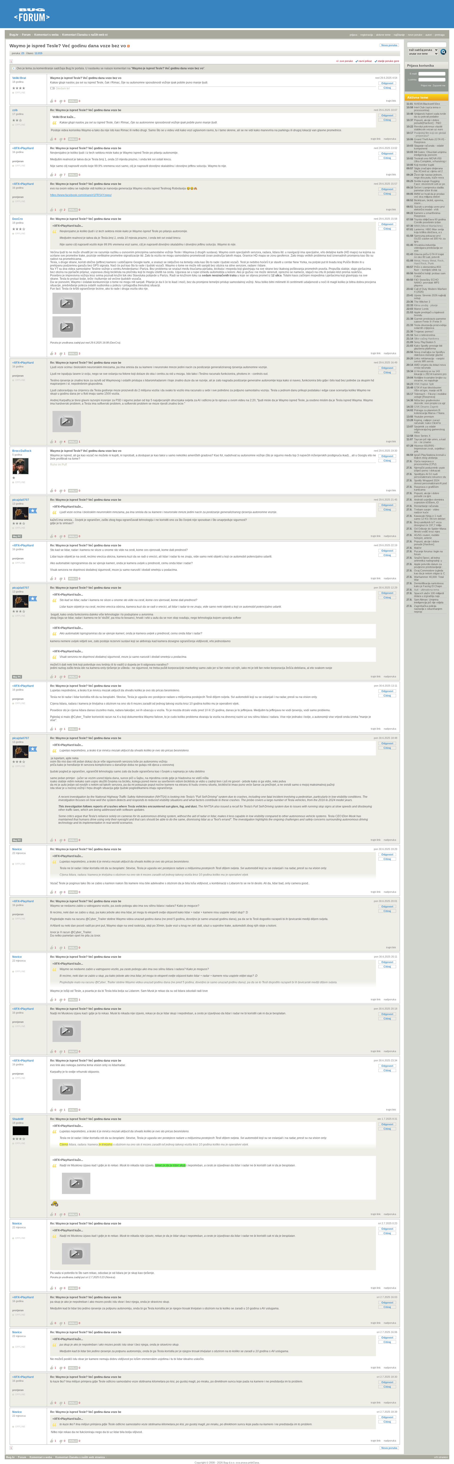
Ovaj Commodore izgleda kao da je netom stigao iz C (429, 572)
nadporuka (390, 138)
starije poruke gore (388, 61)
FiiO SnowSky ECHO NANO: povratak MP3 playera (426, 282)
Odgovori (387, 83)
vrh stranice (441, 1457)
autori (428, 34)
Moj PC (17, 536)
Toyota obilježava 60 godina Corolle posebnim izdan (430, 221)
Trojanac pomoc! (423, 331)
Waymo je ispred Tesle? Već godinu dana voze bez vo (167, 68)
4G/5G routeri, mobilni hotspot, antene (426, 536)
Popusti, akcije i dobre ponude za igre (426, 494)
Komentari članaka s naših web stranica (89, 34)
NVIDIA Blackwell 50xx (427, 103)
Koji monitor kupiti (424, 164)
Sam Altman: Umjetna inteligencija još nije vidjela (428, 601)
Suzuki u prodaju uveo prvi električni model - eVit (429, 208)
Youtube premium (424, 416)
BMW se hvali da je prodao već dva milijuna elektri (429, 195)
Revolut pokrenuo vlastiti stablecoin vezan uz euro (428, 128)
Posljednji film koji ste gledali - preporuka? (430, 134)
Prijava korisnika (420, 65)
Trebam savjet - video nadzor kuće (426, 511)
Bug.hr (13, 34)
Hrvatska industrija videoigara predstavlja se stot (428, 248)
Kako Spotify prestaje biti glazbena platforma (428, 347)
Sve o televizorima (424, 335)
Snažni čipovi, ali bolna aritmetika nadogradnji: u (428, 559)
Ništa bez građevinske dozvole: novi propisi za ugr (429, 402)
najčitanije (399, 34)
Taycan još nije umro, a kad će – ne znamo (429, 441)
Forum (26, 34)
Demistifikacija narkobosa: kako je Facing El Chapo (429, 585)
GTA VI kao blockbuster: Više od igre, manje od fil (428, 389)
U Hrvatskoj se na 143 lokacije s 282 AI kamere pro (430, 372)
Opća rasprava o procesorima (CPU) (425, 463)
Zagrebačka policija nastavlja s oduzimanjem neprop (428, 609)
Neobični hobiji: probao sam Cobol (429, 275)
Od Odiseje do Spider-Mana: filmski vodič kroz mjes (430, 530)
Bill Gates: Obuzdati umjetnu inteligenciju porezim (430, 153)
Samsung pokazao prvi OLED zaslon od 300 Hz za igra (429, 238)
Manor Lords (421, 308)
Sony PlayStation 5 (425, 342)
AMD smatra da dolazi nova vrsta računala (430, 366)
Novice (17, 849)
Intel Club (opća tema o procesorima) (427, 109)
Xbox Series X (422, 435)
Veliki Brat (19, 78)
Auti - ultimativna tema (426, 589)
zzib (15, 110)
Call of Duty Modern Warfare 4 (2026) (430, 290)
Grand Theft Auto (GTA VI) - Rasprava (430, 141)
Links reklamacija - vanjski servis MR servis (429, 360)
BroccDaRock (22, 451)
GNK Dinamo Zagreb (426, 406)
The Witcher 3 (422, 301)
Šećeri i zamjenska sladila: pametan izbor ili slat (429, 189)
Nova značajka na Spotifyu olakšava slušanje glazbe (429, 353)
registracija (366, 34)
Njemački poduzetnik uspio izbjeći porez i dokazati (429, 469)
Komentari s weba (46, 34)
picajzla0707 (21, 499)
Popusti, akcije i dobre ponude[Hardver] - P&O (427, 121)
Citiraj (387, 87)
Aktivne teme (417, 97)
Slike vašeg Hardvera (426, 338)
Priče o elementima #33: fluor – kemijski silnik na (427, 268)
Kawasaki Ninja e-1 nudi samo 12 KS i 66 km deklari (429, 517)
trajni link (391, 100)
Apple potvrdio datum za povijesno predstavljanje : (428, 565)
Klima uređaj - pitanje (426, 305)
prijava (353, 34)
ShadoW (18, 1119)
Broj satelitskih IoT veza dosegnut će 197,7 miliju (427, 524)
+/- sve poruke (344, 61)
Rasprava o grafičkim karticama (426, 488)
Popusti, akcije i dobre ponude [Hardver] (426, 543)
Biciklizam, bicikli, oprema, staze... (429, 202)
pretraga (440, 34)
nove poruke (415, 34)
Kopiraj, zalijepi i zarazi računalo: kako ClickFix (427, 421)
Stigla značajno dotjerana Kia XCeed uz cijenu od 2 (428, 170)
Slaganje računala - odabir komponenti (429, 147)
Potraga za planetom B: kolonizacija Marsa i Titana (429, 411)
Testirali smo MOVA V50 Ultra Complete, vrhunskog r (430, 160)
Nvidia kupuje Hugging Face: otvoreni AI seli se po (429, 182)
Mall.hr (418, 547)
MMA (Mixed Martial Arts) (428, 225)
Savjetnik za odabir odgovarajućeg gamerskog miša (429, 429)
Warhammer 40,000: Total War (429, 578)
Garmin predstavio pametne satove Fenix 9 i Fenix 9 (430, 320)
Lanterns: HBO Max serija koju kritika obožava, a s (429, 231)
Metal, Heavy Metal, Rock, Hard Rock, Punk (429, 262)
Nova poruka (389, 45)
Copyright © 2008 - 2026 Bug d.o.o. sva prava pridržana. (227, 1462)
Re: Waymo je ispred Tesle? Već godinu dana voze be (85, 110)
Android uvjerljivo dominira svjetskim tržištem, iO (429, 501)
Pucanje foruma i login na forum (428, 553)
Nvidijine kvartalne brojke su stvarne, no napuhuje (430, 379)
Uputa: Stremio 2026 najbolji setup (430, 297)
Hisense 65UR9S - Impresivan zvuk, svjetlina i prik (429, 448)
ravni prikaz (365, 61)
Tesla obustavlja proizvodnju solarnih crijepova (430, 326)
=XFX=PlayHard (23, 148)
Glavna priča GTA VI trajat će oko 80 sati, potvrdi (429, 255)
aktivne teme (383, 34)
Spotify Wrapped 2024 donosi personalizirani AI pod (430, 482)
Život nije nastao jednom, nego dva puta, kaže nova (429, 176)
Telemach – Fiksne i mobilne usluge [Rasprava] (430, 395)
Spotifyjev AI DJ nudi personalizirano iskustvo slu (430, 475)
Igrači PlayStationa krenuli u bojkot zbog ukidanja (430, 456)
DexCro (17, 219)
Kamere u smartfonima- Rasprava (427, 214)
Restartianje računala (426, 506)
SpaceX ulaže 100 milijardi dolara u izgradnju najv (429, 594)
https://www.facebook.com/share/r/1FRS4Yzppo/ (81, 195)
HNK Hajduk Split (424, 384)
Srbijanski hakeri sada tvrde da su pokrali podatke (430, 115)
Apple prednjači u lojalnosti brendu (429, 314)
